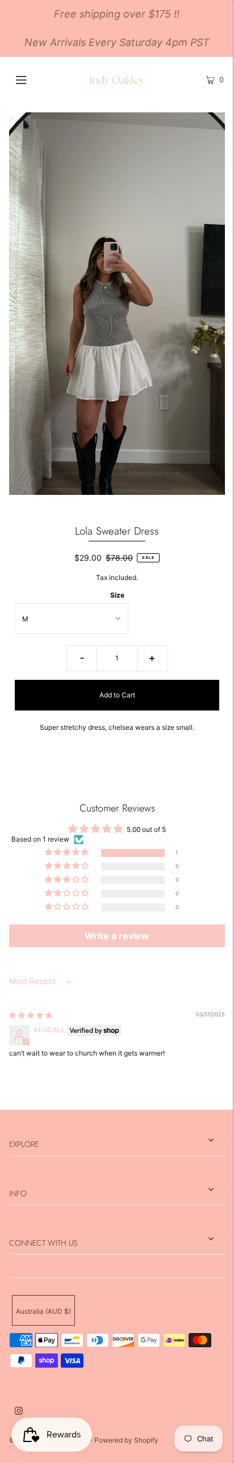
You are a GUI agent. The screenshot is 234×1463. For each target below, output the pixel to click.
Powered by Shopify (126, 1440)
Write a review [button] (117, 935)
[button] (67, 852)
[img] (30, 1015)
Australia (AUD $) (43, 1311)
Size (117, 595)
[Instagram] (19, 1412)
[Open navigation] (36, 79)
